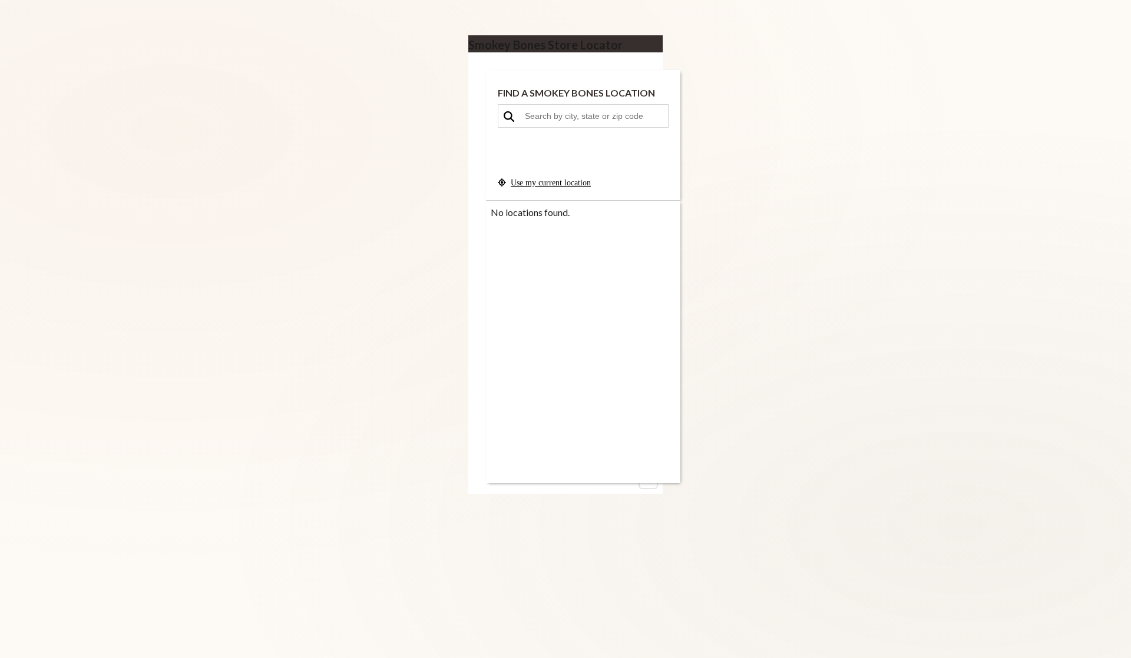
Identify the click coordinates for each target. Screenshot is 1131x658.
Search (583, 157)
